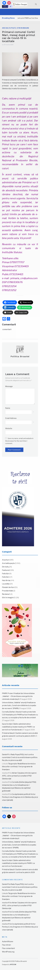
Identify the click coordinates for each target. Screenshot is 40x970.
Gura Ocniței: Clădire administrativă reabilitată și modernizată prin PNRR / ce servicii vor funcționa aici (18, 727)
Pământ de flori (8, 587)
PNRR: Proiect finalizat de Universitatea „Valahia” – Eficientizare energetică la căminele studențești (18, 696)
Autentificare (7, 942)
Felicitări (5, 574)
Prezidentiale (7, 591)
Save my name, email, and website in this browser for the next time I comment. (19, 440)
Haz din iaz (6, 580)
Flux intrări (6, 945)
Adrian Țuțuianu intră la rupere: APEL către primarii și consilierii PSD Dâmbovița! (19, 776)
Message (9, 386)
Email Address (11, 418)
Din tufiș (5, 567)
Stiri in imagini (23, 28)
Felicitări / (6, 577)
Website (8, 428)
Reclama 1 (6, 594)
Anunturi (5, 560)
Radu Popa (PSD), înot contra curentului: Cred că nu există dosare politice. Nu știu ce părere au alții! (20, 757)
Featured (5, 570)
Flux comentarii (8, 948)
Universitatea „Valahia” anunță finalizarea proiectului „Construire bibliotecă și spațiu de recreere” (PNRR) (19, 705)
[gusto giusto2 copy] (17, 630)
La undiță (5, 584)
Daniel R (5, 755)
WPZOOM (13, 964)
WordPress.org (8, 952)
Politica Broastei (20, 356)
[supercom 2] (20, 670)
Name (7, 408)
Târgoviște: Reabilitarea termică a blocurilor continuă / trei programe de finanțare (18, 766)
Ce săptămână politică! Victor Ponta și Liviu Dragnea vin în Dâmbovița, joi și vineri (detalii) (20, 797)
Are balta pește (9, 28)
